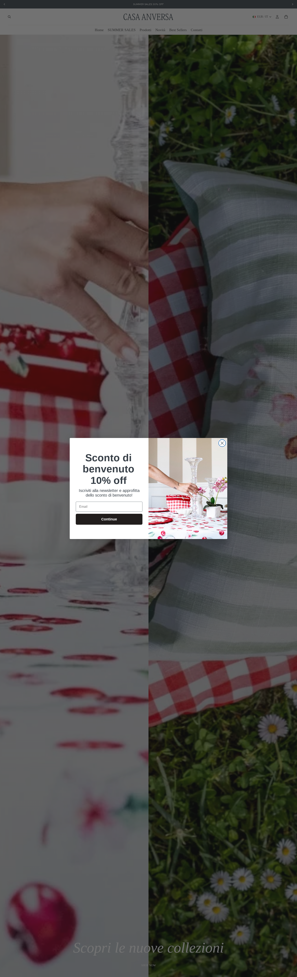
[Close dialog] (222, 443)
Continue (109, 519)
